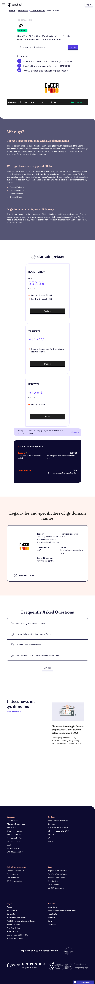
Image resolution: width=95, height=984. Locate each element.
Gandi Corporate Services (58, 820)
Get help (47, 668)
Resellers (51, 824)
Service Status (12, 874)
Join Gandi (52, 924)
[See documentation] (26, 453)
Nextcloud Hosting (14, 834)
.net (54, 102)
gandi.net (12, 10)
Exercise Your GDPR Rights (17, 935)
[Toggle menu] (3, 4)
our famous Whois (48, 950)
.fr (48, 102)
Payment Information (15, 924)
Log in (88, 4)
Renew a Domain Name (56, 878)
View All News (13, 711)
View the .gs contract (46, 561)
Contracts (11, 914)
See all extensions (78, 102)
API (49, 838)
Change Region (80, 964)
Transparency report (15, 938)
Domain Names (23, 10)
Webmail (51, 834)
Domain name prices (37, 10)
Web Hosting (12, 827)
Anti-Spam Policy (13, 928)
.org (41, 102)
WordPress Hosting (14, 831)
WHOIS (50, 841)
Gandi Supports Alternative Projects (62, 910)
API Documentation (14, 881)
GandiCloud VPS (13, 841)
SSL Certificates (13, 848)
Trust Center (53, 914)
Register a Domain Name (57, 871)
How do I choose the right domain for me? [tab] (34, 634)
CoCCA (63, 536)
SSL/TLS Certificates (56, 888)
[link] (23, 964)
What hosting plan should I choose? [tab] (31, 623)
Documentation (13, 878)
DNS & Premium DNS (15, 852)
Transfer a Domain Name (57, 874)
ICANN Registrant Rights (16, 917)
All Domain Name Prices (16, 824)
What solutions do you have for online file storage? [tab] (38, 655)
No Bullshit (52, 917)
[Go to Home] (15, 5)
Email (9, 845)
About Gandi (52, 907)
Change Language (81, 968)
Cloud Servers (53, 885)
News (50, 921)
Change (74, 432)
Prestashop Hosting (14, 838)
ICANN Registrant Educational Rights (21, 921)
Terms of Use (12, 910)
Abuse (9, 907)
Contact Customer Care (16, 871)
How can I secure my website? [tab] (29, 645)
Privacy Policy (12, 931)
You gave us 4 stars (29, 968)
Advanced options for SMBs (58, 831)
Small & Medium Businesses (58, 827)
